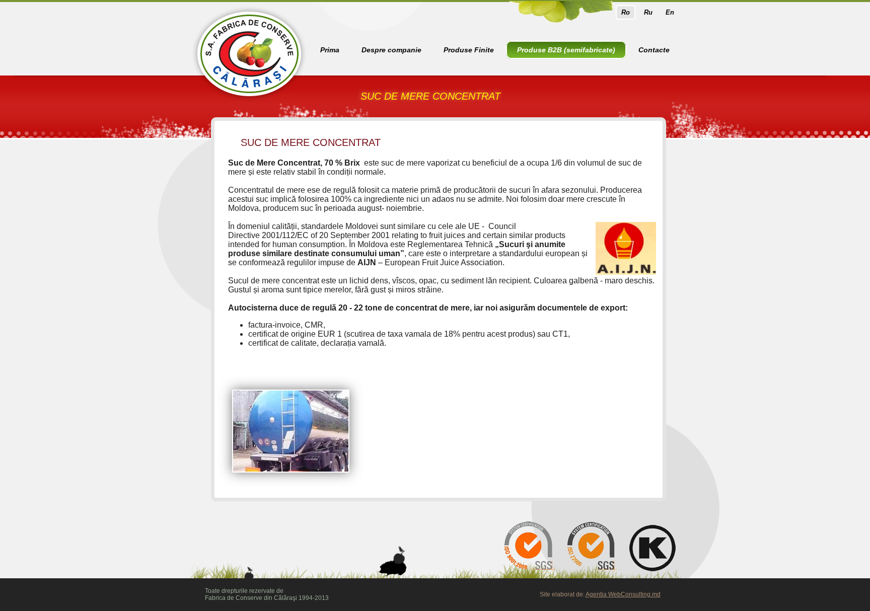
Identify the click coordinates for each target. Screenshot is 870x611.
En (670, 12)
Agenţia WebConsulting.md (623, 594)
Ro (625, 12)
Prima (329, 50)
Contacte (654, 50)
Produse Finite (469, 50)
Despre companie (391, 50)
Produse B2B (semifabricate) (566, 50)
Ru (648, 12)
